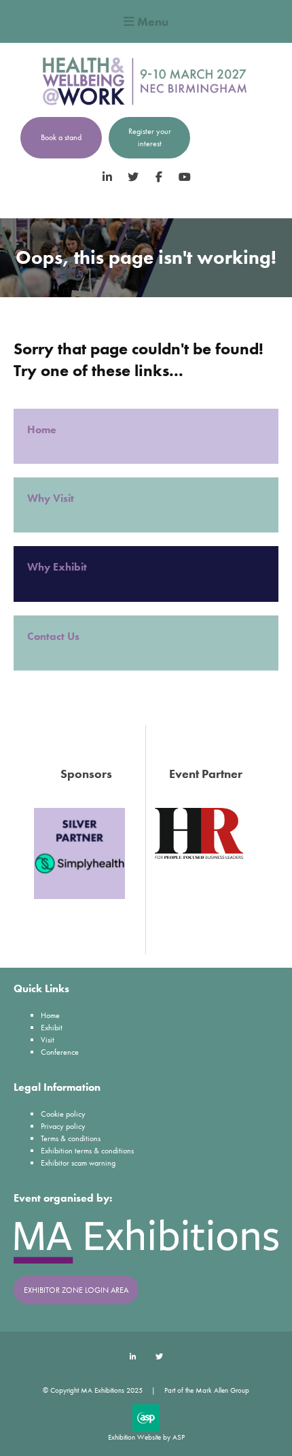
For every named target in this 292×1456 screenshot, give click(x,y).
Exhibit (51, 1027)
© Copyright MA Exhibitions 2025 (93, 1390)
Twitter (133, 177)
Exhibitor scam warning (78, 1162)
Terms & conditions (71, 1138)
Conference (60, 1052)
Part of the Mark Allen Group (206, 1390)
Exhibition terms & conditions (87, 1150)
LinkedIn (108, 177)
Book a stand (61, 137)
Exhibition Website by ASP (146, 1437)
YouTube (185, 177)
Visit (47, 1039)
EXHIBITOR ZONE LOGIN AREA (76, 1290)
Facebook (159, 177)
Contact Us (53, 636)
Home (43, 429)
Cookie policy (63, 1113)
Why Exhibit (58, 567)
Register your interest (149, 137)
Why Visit (52, 498)
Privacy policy (63, 1126)
